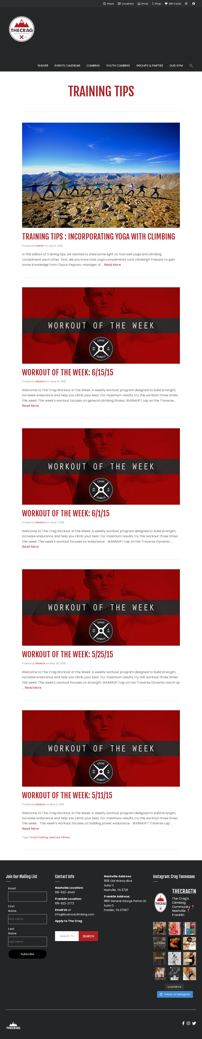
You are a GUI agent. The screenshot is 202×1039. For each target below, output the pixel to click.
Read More (112, 264)
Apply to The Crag (68, 921)
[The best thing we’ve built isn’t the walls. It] (189, 943)
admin (40, 246)
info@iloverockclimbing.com (74, 914)
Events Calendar (67, 65)
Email (12, 888)
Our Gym (176, 65)
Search (88, 936)
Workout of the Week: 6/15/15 (67, 372)
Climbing (93, 65)
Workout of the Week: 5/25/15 (67, 654)
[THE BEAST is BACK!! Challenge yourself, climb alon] (174, 943)
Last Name (12, 931)
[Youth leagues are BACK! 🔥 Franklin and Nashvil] (189, 928)
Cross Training (39, 837)
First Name (12, 908)
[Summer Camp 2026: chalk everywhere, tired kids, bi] (159, 943)
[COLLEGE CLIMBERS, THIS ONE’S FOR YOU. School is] (174, 928)
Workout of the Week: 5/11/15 (67, 795)
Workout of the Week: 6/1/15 (66, 513)
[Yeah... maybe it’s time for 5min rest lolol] (189, 958)
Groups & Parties (149, 65)
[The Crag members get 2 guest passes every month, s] (159, 958)
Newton (40, 381)
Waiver (43, 65)
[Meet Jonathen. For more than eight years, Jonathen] (159, 973)
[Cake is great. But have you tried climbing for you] (174, 958)
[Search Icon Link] (191, 66)
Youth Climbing (118, 65)
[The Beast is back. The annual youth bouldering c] (174, 973)
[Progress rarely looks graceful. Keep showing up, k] (189, 973)
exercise (54, 837)
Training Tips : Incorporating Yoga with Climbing (98, 236)
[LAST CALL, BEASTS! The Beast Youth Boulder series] (159, 928)
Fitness (65, 837)
